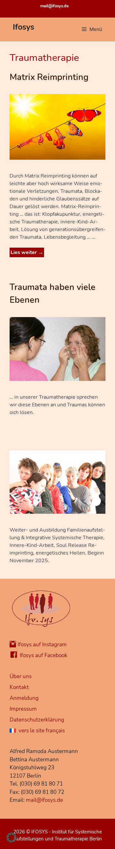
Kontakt (19, 687)
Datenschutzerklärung (37, 719)
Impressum (23, 709)
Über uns (21, 676)
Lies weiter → (27, 252)
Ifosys (23, 27)
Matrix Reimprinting (49, 77)
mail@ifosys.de (54, 6)
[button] (11, 837)
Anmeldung (24, 698)
